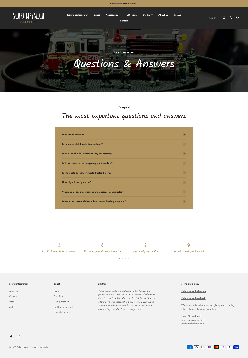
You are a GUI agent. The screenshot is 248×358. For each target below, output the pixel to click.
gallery (12, 307)
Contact (124, 20)
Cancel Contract (62, 312)
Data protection (61, 301)
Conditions (59, 296)
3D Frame (132, 14)
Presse (177, 14)
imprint (57, 291)
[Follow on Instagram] (18, 337)
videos (12, 301)
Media (146, 14)
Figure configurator (77, 14)
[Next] (155, 3)
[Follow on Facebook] (11, 337)
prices (97, 14)
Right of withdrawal (63, 307)
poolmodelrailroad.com (192, 323)
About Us (163, 14)
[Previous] (92, 3)
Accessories (112, 14)
